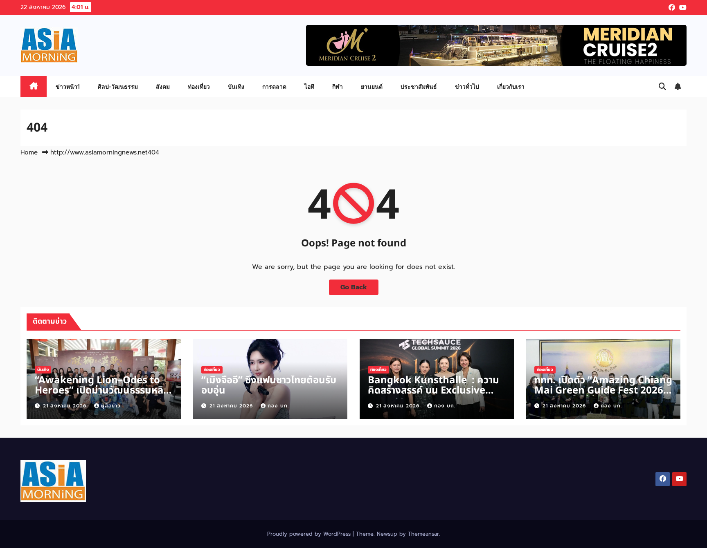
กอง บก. (278, 405)
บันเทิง (236, 86)
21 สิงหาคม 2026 (65, 405)
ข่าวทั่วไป (467, 86)
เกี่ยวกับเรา (511, 86)
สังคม (163, 86)
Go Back (353, 287)
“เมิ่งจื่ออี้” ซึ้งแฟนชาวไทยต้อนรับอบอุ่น (268, 385)
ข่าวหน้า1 (68, 86)
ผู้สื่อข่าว (111, 405)
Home (29, 152)
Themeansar (423, 534)
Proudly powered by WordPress (310, 534)
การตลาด (274, 86)
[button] (662, 86)
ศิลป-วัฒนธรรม (118, 86)
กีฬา (337, 86)
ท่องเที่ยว (199, 86)
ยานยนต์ (372, 86)
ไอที (309, 86)
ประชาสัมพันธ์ (419, 86)
